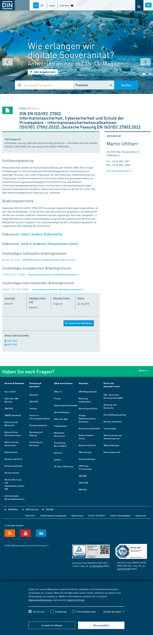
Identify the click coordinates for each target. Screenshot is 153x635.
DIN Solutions (32, 509)
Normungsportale (112, 452)
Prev (7, 62)
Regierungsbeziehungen (65, 405)
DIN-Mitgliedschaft (88, 391)
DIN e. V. (58, 391)
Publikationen (60, 425)
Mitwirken (83, 383)
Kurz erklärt (10, 391)
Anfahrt (57, 459)
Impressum (141, 515)
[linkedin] (41, 533)
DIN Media (13, 509)
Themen (33, 408)
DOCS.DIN (83, 482)
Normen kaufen (11, 472)
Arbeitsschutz (11, 452)
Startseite (30, 515)
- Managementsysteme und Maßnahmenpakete (40, 274)
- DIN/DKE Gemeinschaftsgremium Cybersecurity (38, 259)
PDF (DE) (12, 340)
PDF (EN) (12, 344)
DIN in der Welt (61, 419)
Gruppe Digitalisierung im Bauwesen (87, 418)
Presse (57, 398)
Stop (149, 74)
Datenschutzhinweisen (40, 599)
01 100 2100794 (96, 565)
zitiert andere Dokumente (41, 234)
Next (145, 62)
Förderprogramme (38, 425)
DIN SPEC (8, 408)
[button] (114, 611)
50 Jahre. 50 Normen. (64, 466)
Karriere (58, 452)
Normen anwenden (13, 465)
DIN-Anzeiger (85, 452)
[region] (76, 603)
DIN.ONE (83, 475)
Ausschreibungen (87, 459)
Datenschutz (77, 515)
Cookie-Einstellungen (120, 515)
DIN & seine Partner (63, 383)
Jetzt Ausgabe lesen (44, 71)
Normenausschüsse (88, 408)
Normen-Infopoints (113, 421)
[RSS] (9, 533)
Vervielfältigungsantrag (115, 414)
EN (42, 5)
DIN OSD (83, 489)
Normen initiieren (87, 445)
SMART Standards (12, 415)
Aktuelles (33, 394)
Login (52, 5)
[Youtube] (25, 533)
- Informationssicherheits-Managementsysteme (42, 289)
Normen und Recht (13, 459)
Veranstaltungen (61, 412)
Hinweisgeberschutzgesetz (53, 515)
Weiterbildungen (111, 445)
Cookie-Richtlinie (75, 599)
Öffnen (142, 370)
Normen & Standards (14, 383)
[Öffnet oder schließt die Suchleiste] (139, 5)
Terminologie (110, 428)
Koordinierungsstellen (89, 428)
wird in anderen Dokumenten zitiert (49, 244)
